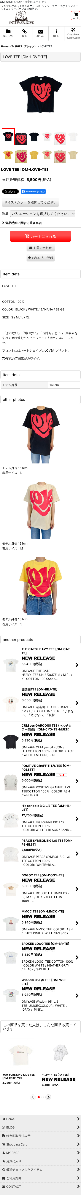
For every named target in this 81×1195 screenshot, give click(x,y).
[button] (57, 33)
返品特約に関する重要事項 (23, 223)
